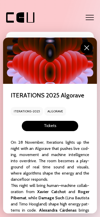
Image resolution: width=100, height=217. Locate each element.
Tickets (50, 125)
